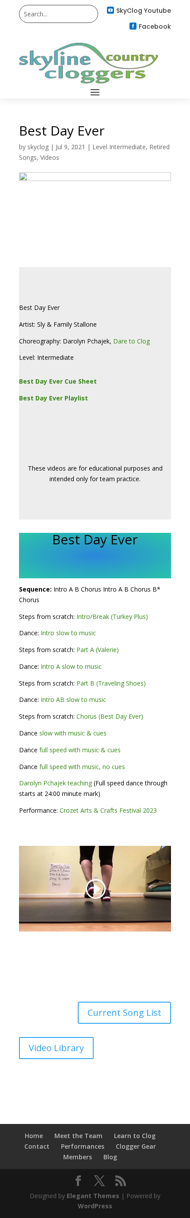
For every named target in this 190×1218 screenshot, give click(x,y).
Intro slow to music (68, 633)
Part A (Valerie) (97, 649)
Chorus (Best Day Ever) (109, 716)
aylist (79, 398)
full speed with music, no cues (82, 766)
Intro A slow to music (71, 666)
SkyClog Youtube (143, 10)
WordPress (95, 1206)
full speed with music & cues (80, 750)
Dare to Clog (131, 341)
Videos (49, 157)
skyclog (38, 147)
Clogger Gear (136, 1146)
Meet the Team (78, 1135)
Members (77, 1157)
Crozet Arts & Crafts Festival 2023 (108, 810)
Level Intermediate (119, 147)
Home (34, 1135)
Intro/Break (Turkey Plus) (112, 616)
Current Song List (124, 1012)
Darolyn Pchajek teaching (55, 783)
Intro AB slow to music (73, 699)
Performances (82, 1146)
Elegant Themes (93, 1196)
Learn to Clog (135, 1135)
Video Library (56, 1048)
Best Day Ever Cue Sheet (58, 381)
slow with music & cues (72, 733)
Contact (36, 1146)
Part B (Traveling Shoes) (110, 683)
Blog (110, 1157)
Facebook (155, 26)
